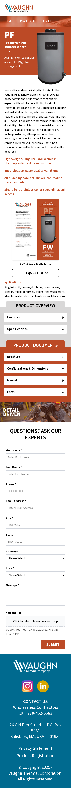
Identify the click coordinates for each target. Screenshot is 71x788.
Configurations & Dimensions (27, 368)
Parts (11, 392)
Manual (12, 380)
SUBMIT (52, 644)
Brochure (13, 357)
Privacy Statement (35, 748)
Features (13, 317)
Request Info (35, 272)
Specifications (17, 329)
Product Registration (35, 756)
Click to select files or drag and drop (35, 621)
